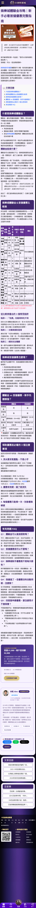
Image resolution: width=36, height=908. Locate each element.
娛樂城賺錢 (18, 840)
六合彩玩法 (18, 837)
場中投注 (17, 834)
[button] (2, 2)
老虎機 (24, 481)
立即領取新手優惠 (11, 678)
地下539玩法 (29, 834)
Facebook (7, 742)
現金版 (27, 837)
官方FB (33, 820)
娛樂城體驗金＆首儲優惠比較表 (16, 94)
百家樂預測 (28, 832)
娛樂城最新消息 (29, 842)
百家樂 (12, 484)
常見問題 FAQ (10, 105)
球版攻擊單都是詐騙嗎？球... (18, 765)
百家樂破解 (18, 832)
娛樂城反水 (28, 840)
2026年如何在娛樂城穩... (18, 778)
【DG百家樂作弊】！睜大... (18, 796)
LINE (15, 742)
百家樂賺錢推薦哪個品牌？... (18, 805)
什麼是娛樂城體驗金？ (13, 92)
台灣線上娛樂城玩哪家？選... (18, 774)
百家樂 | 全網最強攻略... (18, 791)
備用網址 (3, 825)
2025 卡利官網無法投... (18, 769)
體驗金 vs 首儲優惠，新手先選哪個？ (18, 99)
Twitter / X (24, 742)
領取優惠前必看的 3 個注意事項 (16, 102)
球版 (9, 820)
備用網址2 (7, 825)
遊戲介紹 (17, 842)
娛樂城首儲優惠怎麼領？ (14, 97)
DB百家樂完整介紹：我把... (18, 800)
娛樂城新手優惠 (6, 68)
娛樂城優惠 (11, 134)
